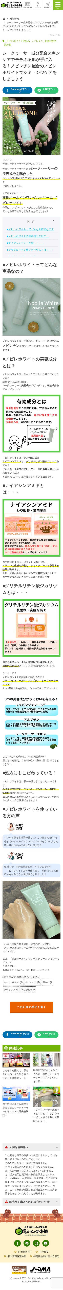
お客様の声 (51, 41)
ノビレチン (37, 41)
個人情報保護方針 (17, 1256)
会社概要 (44, 1251)
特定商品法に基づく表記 (46, 1256)
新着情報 (14, 18)
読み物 (7, 44)
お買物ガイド (25, 1251)
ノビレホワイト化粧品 (18, 41)
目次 (31, 221)
